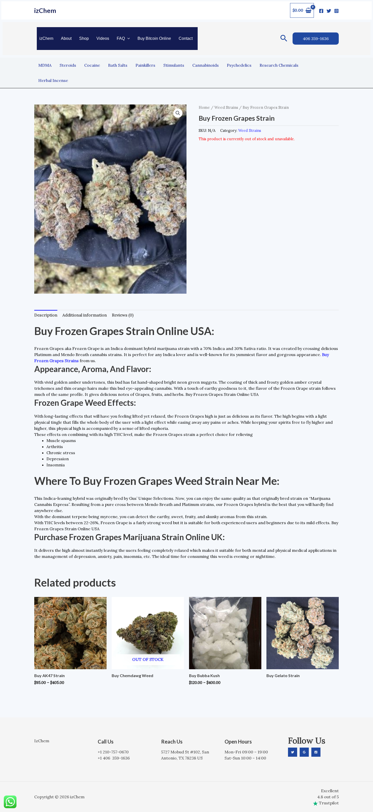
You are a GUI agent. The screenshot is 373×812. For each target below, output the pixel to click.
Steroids (68, 65)
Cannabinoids (205, 65)
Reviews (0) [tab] (122, 314)
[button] (127, 38)
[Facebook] (321, 11)
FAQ (121, 38)
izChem (45, 10)
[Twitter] (329, 11)
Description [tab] (45, 314)
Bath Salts (117, 65)
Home (204, 107)
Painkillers (145, 65)
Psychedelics (239, 65)
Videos (102, 38)
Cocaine (92, 65)
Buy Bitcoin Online (154, 38)
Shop (84, 38)
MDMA (45, 65)
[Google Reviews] (304, 752)
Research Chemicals (279, 65)
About (66, 38)
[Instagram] (336, 11)
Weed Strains (226, 107)
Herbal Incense (53, 80)
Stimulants (173, 65)
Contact (186, 38)
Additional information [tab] (84, 314)
